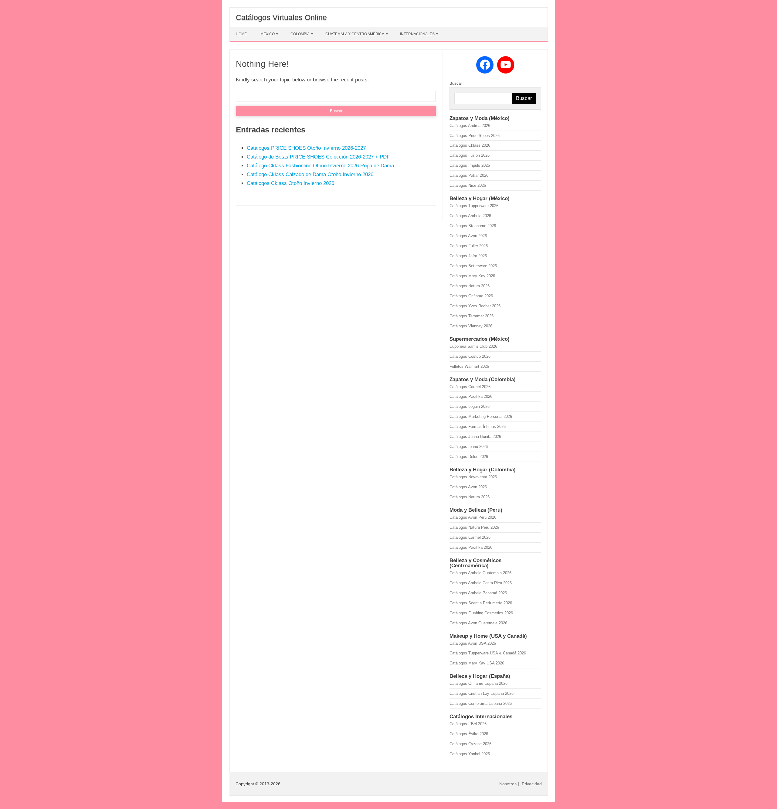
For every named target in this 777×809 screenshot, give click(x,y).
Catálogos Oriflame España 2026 (478, 683)
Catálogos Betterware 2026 (473, 266)
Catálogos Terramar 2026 (472, 316)
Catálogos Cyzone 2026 (470, 744)
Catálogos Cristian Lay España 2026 (482, 693)
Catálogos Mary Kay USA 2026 (477, 663)
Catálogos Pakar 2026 (469, 175)
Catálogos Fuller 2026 (469, 246)
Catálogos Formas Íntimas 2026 (478, 426)
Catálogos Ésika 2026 (469, 734)
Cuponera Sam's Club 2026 (473, 346)
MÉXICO (267, 34)
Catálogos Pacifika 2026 (471, 396)
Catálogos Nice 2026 (468, 185)
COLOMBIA (300, 34)
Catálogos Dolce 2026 (469, 456)
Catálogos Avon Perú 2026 (473, 517)
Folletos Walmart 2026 (469, 366)
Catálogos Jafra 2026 (468, 256)
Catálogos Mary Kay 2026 (472, 276)
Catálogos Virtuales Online (281, 17)
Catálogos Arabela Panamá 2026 (478, 593)
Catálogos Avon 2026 (468, 236)
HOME (241, 34)
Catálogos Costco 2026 (470, 356)
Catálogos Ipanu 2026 (469, 446)
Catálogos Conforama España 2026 (481, 703)
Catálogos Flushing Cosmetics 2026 (481, 613)
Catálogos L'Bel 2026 (468, 724)
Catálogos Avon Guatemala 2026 (478, 623)
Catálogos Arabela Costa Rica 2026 (481, 583)
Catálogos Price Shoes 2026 (475, 135)
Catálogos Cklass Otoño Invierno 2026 (290, 183)
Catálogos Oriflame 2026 (471, 296)
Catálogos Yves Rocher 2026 (475, 306)
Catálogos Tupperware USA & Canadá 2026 (488, 653)
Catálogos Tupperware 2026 (474, 205)
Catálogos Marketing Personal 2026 (481, 416)
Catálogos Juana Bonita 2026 (475, 436)
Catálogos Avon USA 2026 (473, 643)
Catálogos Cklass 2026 (470, 145)
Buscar (456, 83)
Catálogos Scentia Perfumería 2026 (481, 603)
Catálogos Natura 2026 (470, 286)
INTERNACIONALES (417, 34)
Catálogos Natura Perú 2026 (474, 527)
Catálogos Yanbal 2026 (470, 754)
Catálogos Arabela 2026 (470, 215)
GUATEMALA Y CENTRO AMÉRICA (354, 34)
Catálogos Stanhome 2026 (473, 226)
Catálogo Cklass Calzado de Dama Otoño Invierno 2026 (310, 174)
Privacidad (532, 783)
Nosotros (508, 783)
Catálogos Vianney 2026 (471, 326)
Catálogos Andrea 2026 (470, 125)
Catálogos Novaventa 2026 (473, 477)
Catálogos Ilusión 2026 (470, 155)
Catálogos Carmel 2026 (470, 386)
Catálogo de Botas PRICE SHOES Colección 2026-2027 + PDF (318, 157)
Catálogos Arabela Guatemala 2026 (480, 573)
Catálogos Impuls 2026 (470, 165)
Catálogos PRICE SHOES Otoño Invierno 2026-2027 (306, 148)
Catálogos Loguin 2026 (470, 406)
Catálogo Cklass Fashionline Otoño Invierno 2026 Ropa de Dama (320, 166)
